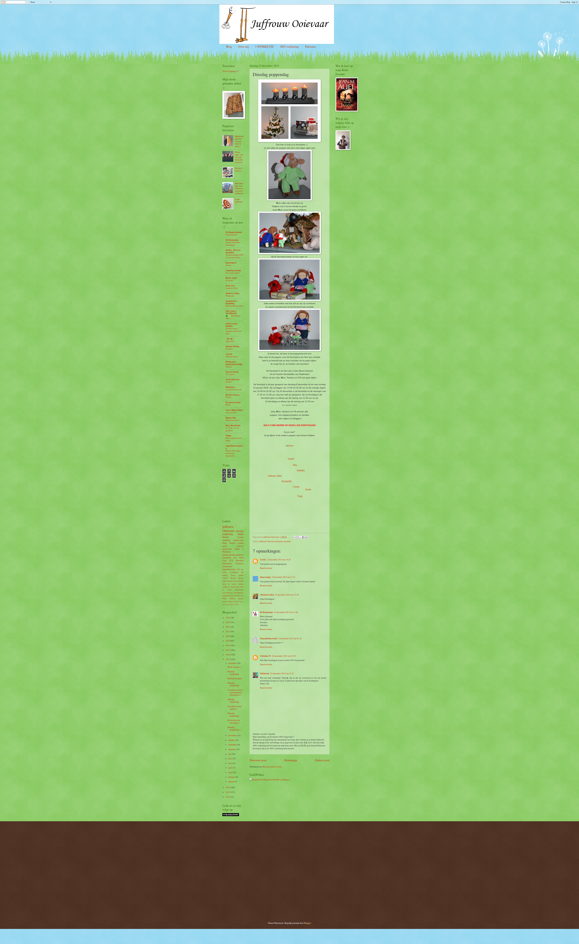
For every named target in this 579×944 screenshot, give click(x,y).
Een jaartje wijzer (233, 272)
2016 (228, 654)
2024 (228, 617)
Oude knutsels (231, 234)
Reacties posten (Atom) (272, 766)
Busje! (228, 404)
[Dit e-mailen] (294, 537)
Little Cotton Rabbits (231, 325)
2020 (228, 636)
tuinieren (240, 554)
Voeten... (229, 397)
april (230, 767)
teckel (236, 601)
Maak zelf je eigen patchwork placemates (233, 453)
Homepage (290, 760)
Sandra (301, 470)
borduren (240, 563)
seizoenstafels (227, 592)
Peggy (300, 495)
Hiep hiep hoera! (232, 420)
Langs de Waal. (232, 288)
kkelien (290, 445)
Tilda (237, 604)
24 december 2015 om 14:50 (284, 655)
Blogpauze (230, 295)
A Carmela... (231, 374)
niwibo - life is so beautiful (233, 251)
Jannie (308, 489)
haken (241, 534)
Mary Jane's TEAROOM (231, 312)
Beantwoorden (266, 568)
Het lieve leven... (233, 394)
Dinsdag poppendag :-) (235, 728)
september (232, 744)
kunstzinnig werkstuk (236, 581)
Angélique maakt (233, 270)
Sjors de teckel (229, 584)
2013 (228, 792)
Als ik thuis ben (232, 379)
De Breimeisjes (266, 612)
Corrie (263, 559)
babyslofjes (227, 563)
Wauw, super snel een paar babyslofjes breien (239, 157)
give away (238, 557)
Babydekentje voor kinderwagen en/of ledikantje (239, 188)
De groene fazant (233, 402)
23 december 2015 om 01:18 (290, 638)
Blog (229, 46)
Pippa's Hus (231, 417)
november (232, 735)
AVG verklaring (289, 46)
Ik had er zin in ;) (238, 169)
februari (232, 777)
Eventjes (229, 348)
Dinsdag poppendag (233, 672)
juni (230, 758)
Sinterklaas (239, 589)
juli (230, 753)
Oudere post (322, 760)
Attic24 (229, 354)
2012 (228, 796)
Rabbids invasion (235, 678)
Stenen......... (230, 265)
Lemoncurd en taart (233, 389)
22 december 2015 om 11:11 (283, 577)
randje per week (228, 587)
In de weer (230, 285)
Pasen (233, 575)
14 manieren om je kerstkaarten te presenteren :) (235, 692)
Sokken (229, 366)
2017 (228, 650)
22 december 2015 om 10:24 (279, 559)
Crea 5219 (227, 560)
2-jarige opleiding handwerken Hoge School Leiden (233, 540)
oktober (231, 740)
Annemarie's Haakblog (231, 302)
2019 (228, 640)
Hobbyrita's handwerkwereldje (234, 363)
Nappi (228, 435)
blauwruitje (265, 577)
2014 (228, 787)
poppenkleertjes (229, 569)
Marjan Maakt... (233, 346)
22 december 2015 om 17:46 (286, 612)
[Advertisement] (231, 496)
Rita (295, 465)
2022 (228, 626)
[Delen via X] (300, 537)
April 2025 (230, 341)
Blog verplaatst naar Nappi (234, 439)
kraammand (227, 566)
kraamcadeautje (229, 554)
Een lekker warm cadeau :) (235, 707)
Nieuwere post (258, 760)
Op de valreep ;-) (235, 666)
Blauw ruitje (231, 277)
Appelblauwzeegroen (234, 447)
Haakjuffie (287, 481)
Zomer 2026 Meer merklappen (233, 243)
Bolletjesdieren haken (235, 305)
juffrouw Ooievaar (266, 541)
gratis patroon (233, 546)
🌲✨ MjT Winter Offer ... (233, 317)
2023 (228, 622)
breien (225, 537)
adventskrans (239, 592)
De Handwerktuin (234, 232)
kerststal (287, 541)
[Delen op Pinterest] (306, 537)
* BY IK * (230, 338)
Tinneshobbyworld (268, 638)
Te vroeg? (230, 280)
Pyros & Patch (232, 371)
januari (231, 781)
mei (230, 763)
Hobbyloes (230, 387)
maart (231, 772)
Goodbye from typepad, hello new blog (233, 331)
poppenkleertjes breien (230, 595)
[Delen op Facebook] (303, 537)
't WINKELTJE (264, 46)
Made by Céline (232, 293)
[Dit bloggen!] (297, 537)
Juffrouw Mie (274, 476)
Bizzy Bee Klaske (233, 425)
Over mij (243, 46)
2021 (228, 631)
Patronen (310, 46)
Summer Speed (232, 356)
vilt (238, 569)
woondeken (234, 572)
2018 (228, 645)
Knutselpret (231, 262)
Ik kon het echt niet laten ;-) (234, 721)
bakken (241, 584)
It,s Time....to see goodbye (232, 429)
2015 (228, 659)
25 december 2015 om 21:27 (282, 673)
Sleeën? (229, 381)
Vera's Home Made (234, 410)
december (232, 663)
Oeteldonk (226, 557)
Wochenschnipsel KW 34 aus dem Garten (235, 256)
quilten (241, 575)
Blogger (307, 923)
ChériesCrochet (267, 594)
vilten (237, 587)
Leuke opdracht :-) (238, 202)
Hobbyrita (264, 673)
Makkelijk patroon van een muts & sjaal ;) (239, 141)
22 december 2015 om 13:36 (287, 594)
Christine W (265, 655)
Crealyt (296, 486)
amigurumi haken (231, 548)
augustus (232, 749)
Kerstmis (279, 541)
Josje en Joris (231, 412)
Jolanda (291, 458)
